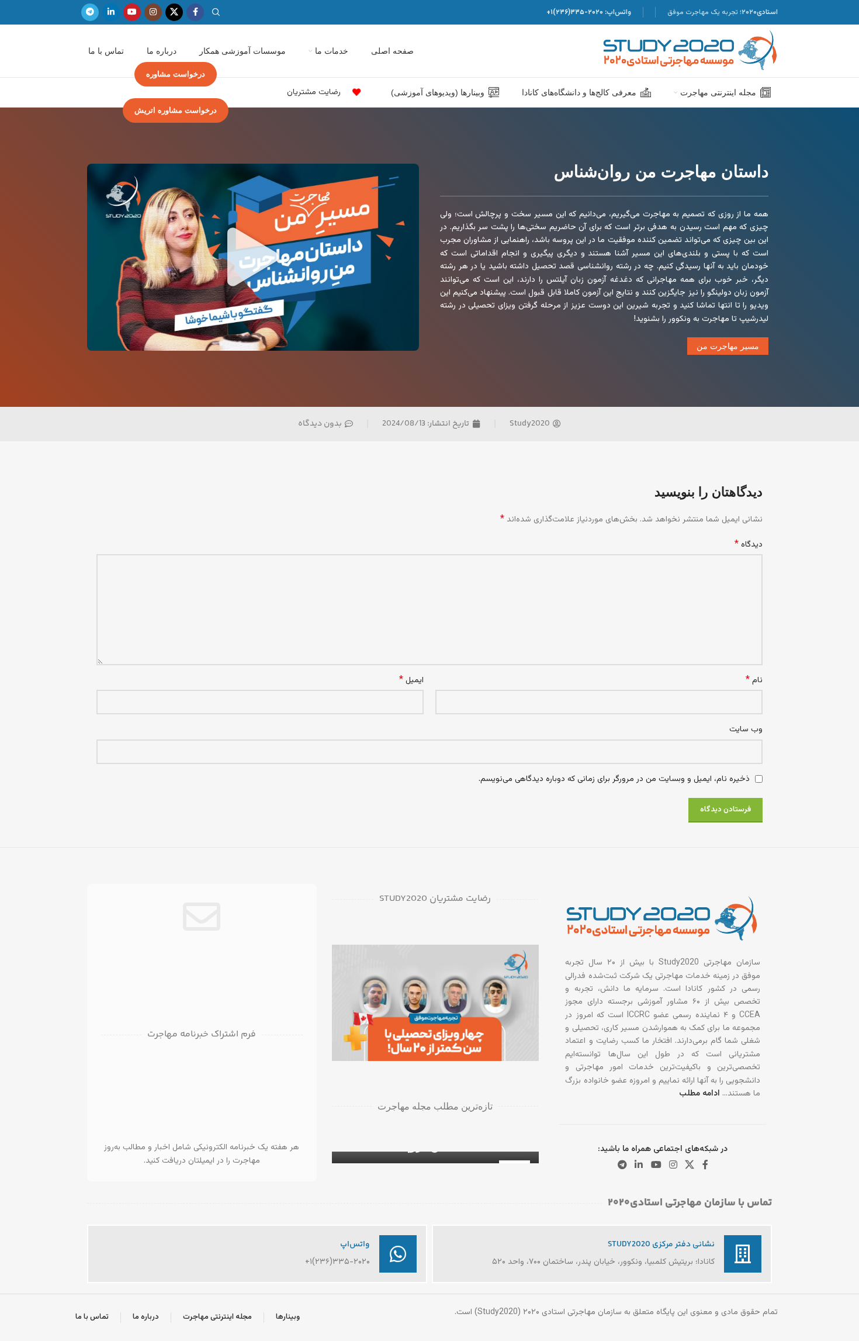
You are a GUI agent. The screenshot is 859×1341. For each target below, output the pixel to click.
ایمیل (411, 680)
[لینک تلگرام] (90, 12)
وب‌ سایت (746, 729)
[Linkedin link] (111, 12)
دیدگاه (749, 544)
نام (754, 680)
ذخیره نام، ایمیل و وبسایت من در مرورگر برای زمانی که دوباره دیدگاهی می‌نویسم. (614, 779)
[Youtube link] (132, 12)
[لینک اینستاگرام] (153, 12)
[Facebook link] (195, 12)
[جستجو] (218, 12)
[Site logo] (690, 51)
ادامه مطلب (699, 1093)
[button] (253, 257)
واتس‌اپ (355, 1244)
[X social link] (174, 12)
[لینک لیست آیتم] (354, 92)
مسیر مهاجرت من (728, 346)
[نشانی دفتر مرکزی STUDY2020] (742, 1254)
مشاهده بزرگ (346, 958)
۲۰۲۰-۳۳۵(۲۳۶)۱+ (574, 12)
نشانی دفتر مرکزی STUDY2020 (661, 1244)
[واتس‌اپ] (398, 1254)
